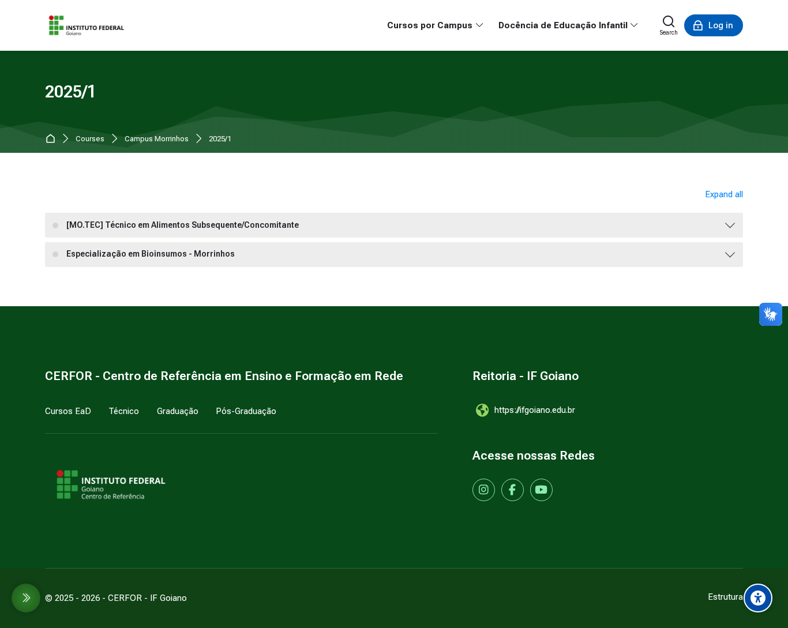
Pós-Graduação (246, 411)
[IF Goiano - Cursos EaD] (86, 25)
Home (53, 139)
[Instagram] (483, 490)
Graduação (177, 411)
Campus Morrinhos (157, 139)
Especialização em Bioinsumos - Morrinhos (150, 253)
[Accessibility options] (758, 598)
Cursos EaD (68, 411)
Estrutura (725, 597)
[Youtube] (541, 490)
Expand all (724, 194)
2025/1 (220, 139)
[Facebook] (512, 490)
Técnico (123, 411)
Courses (90, 139)
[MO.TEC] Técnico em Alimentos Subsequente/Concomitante (182, 225)
